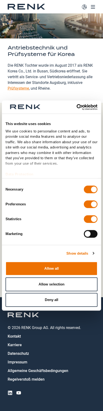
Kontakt (14, 336)
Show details (77, 253)
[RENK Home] (26, 7)
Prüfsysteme (18, 88)
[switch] (90, 204)
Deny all (51, 300)
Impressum (17, 362)
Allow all (51, 268)
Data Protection (20, 174)
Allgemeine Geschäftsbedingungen (38, 370)
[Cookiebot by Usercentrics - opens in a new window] (76, 107)
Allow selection (52, 284)
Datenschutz (18, 353)
